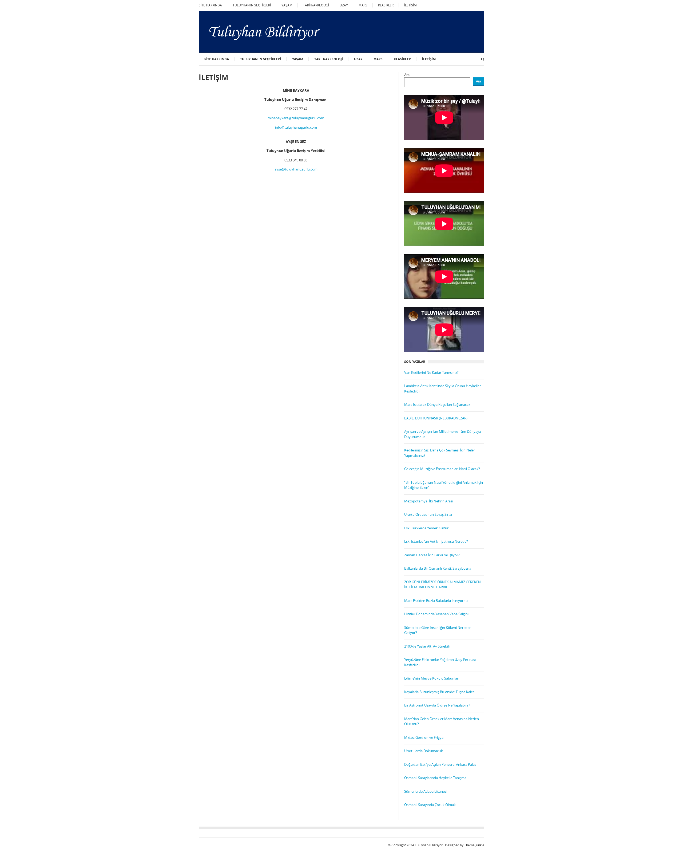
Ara (407, 74)
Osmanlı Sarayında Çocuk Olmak (430, 804)
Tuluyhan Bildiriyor (429, 845)
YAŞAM (286, 5)
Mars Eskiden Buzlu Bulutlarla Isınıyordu (436, 600)
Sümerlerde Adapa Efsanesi (425, 791)
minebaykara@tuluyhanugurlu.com (296, 118)
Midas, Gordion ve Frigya (423, 737)
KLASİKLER (386, 5)
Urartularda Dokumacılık (423, 750)
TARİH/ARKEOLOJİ (316, 5)
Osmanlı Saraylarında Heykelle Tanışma (435, 777)
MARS (363, 5)
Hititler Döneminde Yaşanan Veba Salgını (436, 614)
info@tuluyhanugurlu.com (296, 127)
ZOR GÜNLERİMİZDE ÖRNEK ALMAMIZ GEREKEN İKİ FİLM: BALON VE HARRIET (442, 585)
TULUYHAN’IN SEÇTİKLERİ (252, 5)
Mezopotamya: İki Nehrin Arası (428, 501)
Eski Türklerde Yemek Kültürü (427, 528)
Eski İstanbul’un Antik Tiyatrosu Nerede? (436, 541)
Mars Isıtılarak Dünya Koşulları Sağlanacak (437, 404)
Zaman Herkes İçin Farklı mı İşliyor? (432, 555)
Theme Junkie (474, 845)
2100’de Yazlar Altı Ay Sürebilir (427, 646)
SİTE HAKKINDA (210, 5)
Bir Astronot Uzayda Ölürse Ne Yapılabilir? (437, 705)
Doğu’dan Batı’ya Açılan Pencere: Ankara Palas (440, 764)
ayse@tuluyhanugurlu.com (296, 169)
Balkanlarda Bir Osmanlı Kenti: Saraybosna (437, 568)
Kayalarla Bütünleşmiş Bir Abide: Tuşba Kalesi (439, 691)
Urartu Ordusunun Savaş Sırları (428, 514)
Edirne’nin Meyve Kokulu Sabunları (431, 678)
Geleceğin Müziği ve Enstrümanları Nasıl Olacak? (442, 468)
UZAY (344, 5)
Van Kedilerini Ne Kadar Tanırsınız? (431, 372)
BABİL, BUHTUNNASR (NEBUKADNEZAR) (435, 418)
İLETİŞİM (410, 5)
